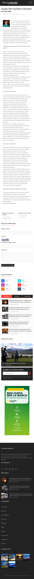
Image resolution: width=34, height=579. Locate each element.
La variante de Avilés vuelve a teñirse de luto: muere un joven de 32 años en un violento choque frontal (19, 309)
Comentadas (27, 296)
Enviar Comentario (9, 265)
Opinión (3, 531)
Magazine (3, 523)
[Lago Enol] (19, 557)
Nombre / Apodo (5, 228)
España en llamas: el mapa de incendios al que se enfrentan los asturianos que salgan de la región (20, 331)
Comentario (4, 250)
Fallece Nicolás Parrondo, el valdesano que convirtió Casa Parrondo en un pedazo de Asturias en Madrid (20, 302)
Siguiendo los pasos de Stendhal (8, 213)
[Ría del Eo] (4, 564)
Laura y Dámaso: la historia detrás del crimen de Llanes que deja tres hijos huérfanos (19, 323)
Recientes (17, 296)
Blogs (2, 527)
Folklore (3, 543)
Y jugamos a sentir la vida (24, 213)
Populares (6, 296)
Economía (3, 519)
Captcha (3, 236)
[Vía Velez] (26, 557)
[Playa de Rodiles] (12, 557)
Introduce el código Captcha (8, 242)
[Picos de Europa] (12, 564)
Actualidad (4, 507)
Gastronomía (4, 535)
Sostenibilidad (5, 515)
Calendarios (4, 539)
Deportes (3, 511)
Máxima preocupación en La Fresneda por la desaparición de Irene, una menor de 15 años (20, 316)
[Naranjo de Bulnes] (4, 557)
